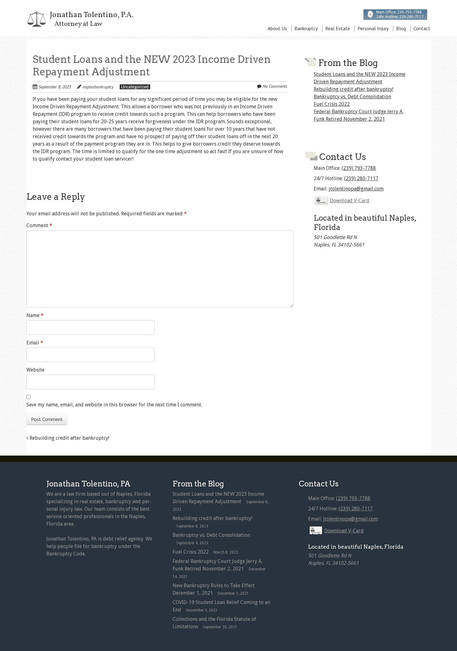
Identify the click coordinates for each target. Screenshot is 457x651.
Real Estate (337, 28)
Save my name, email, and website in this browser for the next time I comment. (114, 405)
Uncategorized (135, 86)
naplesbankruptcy (98, 87)
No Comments (275, 86)
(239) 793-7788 (359, 168)
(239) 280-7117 (361, 178)
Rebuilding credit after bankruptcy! (68, 438)
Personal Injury (373, 28)
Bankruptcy (306, 28)
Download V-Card (349, 201)
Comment (39, 225)
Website (35, 370)
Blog (401, 28)
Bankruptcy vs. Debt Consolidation (352, 97)
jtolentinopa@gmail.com (356, 189)
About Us (277, 28)
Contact (421, 28)
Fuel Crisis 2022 (332, 104)
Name (35, 315)
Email (34, 343)
